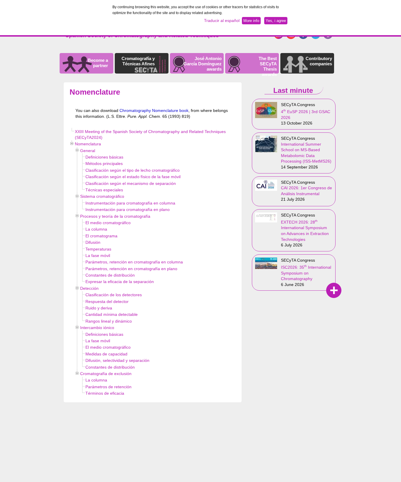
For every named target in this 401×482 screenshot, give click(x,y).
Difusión (92, 242)
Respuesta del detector (107, 301)
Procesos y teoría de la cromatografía (115, 216)
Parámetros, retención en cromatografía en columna (134, 262)
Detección (89, 288)
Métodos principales (104, 163)
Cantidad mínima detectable (111, 314)
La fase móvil (97, 255)
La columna (96, 229)
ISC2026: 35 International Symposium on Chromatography (306, 273)
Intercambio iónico (97, 327)
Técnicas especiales (104, 190)
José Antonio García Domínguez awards (202, 63)
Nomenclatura (88, 144)
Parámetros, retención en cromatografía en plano (131, 268)
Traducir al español (222, 20)
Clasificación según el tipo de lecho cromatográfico (132, 170)
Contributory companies (319, 61)
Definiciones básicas (104, 157)
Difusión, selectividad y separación (117, 360)
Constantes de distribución (110, 275)
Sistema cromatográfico (102, 196)
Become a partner (98, 63)
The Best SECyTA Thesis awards (268, 66)
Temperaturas (98, 249)
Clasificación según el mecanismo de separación (130, 183)
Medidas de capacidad (106, 354)
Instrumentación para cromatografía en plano (127, 209)
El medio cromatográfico (108, 222)
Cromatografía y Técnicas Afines (138, 61)
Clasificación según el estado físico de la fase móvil (133, 176)
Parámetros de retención (108, 386)
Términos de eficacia (104, 393)
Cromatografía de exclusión (106, 373)
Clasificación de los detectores (113, 294)
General (87, 150)
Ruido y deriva (98, 308)
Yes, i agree (276, 20)
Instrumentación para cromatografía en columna (130, 203)
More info (251, 20)
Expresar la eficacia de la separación (119, 281)
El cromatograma (101, 236)
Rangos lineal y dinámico (108, 321)
